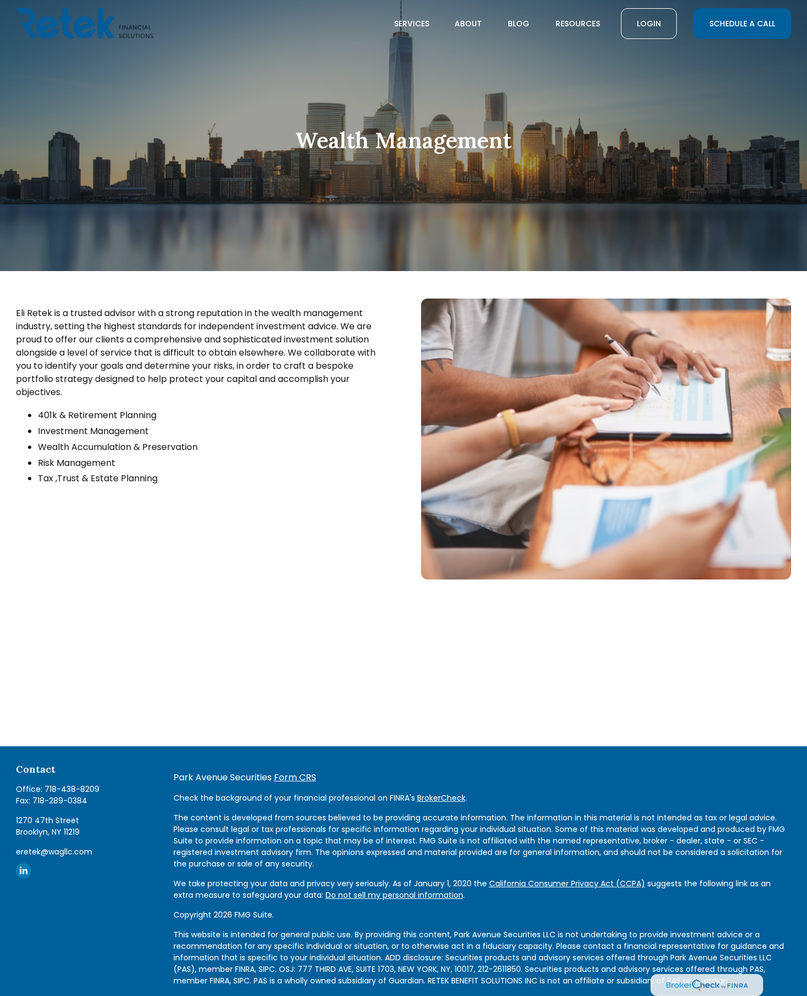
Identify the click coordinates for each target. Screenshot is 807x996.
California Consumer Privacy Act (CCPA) (567, 883)
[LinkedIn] (23, 870)
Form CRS (295, 777)
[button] (412, 23)
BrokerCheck (441, 797)
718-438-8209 (71, 789)
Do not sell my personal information (394, 895)
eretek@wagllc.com (54, 851)
